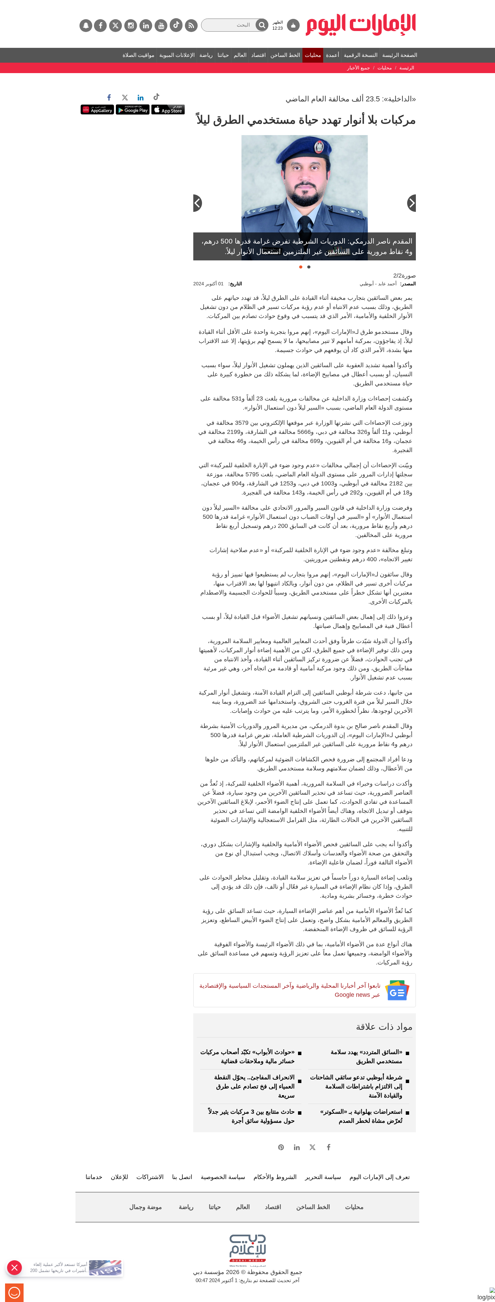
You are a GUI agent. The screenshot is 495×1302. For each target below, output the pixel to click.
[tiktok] (176, 25)
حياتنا (223, 55)
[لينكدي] (145, 25)
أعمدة (332, 55)
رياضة (206, 55)
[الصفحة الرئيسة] (361, 3)
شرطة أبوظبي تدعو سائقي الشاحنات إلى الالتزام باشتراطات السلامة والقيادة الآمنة (356, 1086)
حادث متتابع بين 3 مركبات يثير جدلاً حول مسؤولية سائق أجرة (251, 1116)
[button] (262, 25)
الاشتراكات (150, 1177)
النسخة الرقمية (360, 55)
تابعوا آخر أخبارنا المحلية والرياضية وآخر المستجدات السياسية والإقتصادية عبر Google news (289, 990)
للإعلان (119, 1177)
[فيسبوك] (100, 25)
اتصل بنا (182, 1177)
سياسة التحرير (323, 1177)
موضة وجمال (145, 1207)
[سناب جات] (85, 25)
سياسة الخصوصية (223, 1177)
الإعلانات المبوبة (177, 55)
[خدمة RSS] (191, 25)
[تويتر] (115, 25)
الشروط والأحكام (275, 1177)
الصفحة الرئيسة (399, 55)
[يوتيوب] (161, 25)
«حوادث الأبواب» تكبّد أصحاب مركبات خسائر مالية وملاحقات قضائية (247, 1057)
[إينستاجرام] (130, 25)
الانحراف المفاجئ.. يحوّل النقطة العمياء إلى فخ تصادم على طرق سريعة (254, 1086)
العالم (240, 55)
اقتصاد (258, 55)
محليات (313, 55)
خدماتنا (94, 1177)
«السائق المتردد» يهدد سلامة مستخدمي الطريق (366, 1057)
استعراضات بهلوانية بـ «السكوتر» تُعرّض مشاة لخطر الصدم (361, 1116)
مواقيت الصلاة (139, 55)
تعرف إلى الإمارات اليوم (380, 1177)
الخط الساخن (285, 55)
